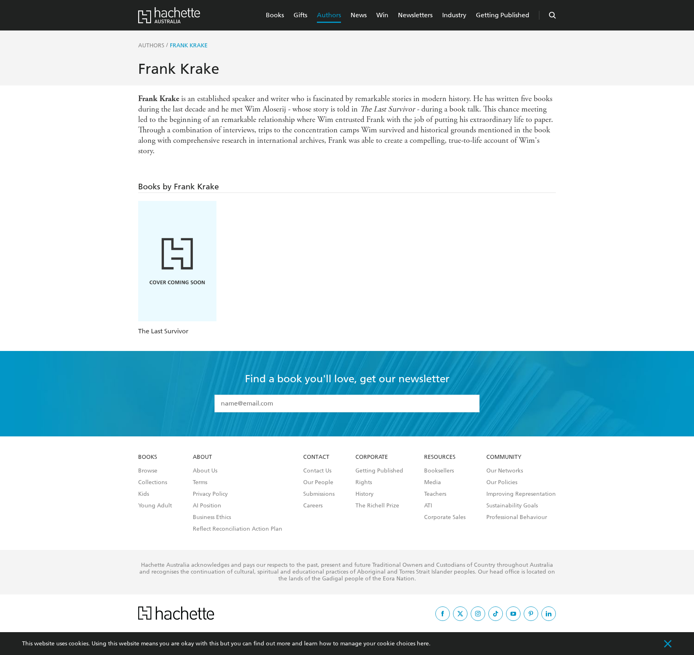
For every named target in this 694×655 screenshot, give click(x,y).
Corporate (371, 457)
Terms (200, 482)
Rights (363, 482)
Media (432, 482)
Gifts (300, 15)
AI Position (207, 506)
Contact (316, 457)
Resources (439, 457)
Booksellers (439, 471)
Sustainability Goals (512, 506)
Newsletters (415, 15)
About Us (205, 471)
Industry (454, 15)
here (423, 643)
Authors (329, 15)
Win (382, 15)
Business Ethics (212, 517)
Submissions (319, 494)
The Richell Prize (377, 506)
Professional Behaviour (516, 517)
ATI (428, 506)
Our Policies (501, 482)
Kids (143, 494)
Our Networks (504, 471)
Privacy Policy (210, 494)
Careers (313, 506)
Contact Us (317, 471)
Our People (318, 482)
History (364, 494)
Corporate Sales (444, 517)
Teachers (435, 494)
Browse (147, 471)
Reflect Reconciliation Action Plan (237, 529)
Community (503, 457)
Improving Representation (521, 494)
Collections (152, 482)
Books (275, 15)
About (202, 457)
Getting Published (502, 15)
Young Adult (155, 506)
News (359, 15)
